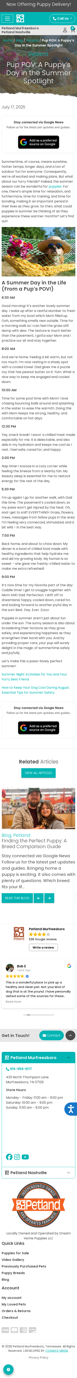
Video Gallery (13, 1259)
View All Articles (38, 772)
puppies (55, 186)
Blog (19, 40)
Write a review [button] (43, 947)
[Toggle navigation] (7, 18)
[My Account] (65, 30)
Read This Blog (17, 898)
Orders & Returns (16, 1311)
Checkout (10, 1317)
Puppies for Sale (15, 1253)
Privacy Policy (38, 1357)
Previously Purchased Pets (24, 1266)
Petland (32, 40)
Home (8, 40)
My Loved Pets (14, 1304)
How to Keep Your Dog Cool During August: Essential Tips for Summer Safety (36, 690)
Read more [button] (13, 1002)
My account (12, 1297)
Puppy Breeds (13, 1273)
